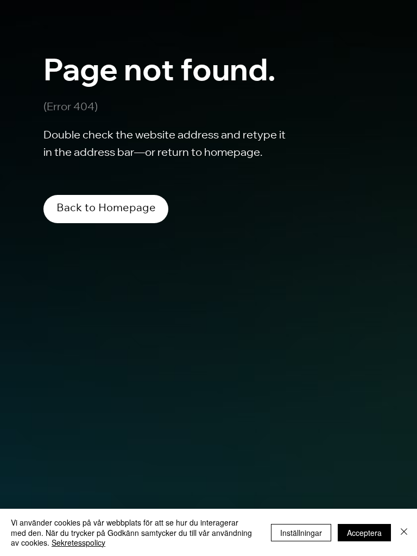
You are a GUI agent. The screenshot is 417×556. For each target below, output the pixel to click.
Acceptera (364, 532)
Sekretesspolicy (78, 542)
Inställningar (301, 532)
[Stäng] (403, 532)
